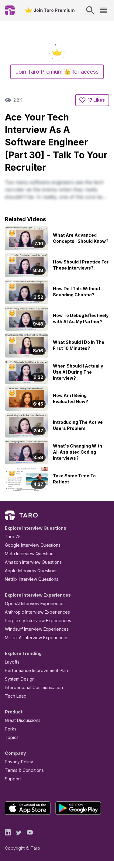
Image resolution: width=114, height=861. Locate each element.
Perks (10, 728)
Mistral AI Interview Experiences (36, 637)
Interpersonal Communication (34, 687)
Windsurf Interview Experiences (37, 629)
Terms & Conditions (24, 770)
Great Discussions (22, 720)
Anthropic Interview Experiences (37, 612)
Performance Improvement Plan (36, 670)
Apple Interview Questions (31, 570)
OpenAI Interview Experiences (35, 603)
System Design (20, 678)
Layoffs (12, 661)
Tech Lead (15, 696)
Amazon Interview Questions (33, 562)
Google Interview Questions (32, 545)
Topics (12, 737)
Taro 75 (13, 536)
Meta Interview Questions (30, 553)
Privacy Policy (19, 761)
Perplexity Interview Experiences (38, 620)
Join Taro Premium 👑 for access (57, 71)
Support (13, 778)
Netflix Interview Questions (31, 579)
